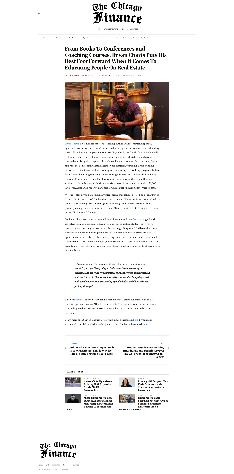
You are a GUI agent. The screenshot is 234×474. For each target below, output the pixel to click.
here (135, 320)
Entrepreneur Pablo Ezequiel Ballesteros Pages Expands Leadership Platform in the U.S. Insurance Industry (143, 403)
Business (106, 76)
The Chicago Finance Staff (80, 76)
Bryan (135, 219)
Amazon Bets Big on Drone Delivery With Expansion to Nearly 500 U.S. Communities (99, 386)
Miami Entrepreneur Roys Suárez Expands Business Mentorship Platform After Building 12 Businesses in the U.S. (89, 403)
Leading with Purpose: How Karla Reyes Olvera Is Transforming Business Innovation (153, 386)
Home (40, 38)
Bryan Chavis (72, 144)
